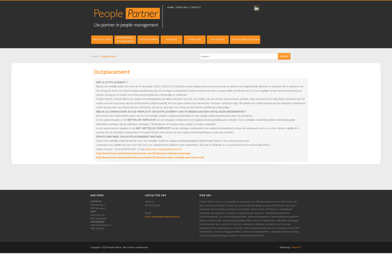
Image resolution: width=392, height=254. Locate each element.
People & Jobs (102, 39)
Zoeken (284, 56)
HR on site (217, 39)
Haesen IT (296, 247)
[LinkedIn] (256, 8)
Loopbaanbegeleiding (245, 39)
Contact (195, 7)
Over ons (182, 7)
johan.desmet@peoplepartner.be (163, 149)
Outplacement (148, 39)
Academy (171, 39)
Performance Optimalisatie (125, 39)
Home (170, 7)
